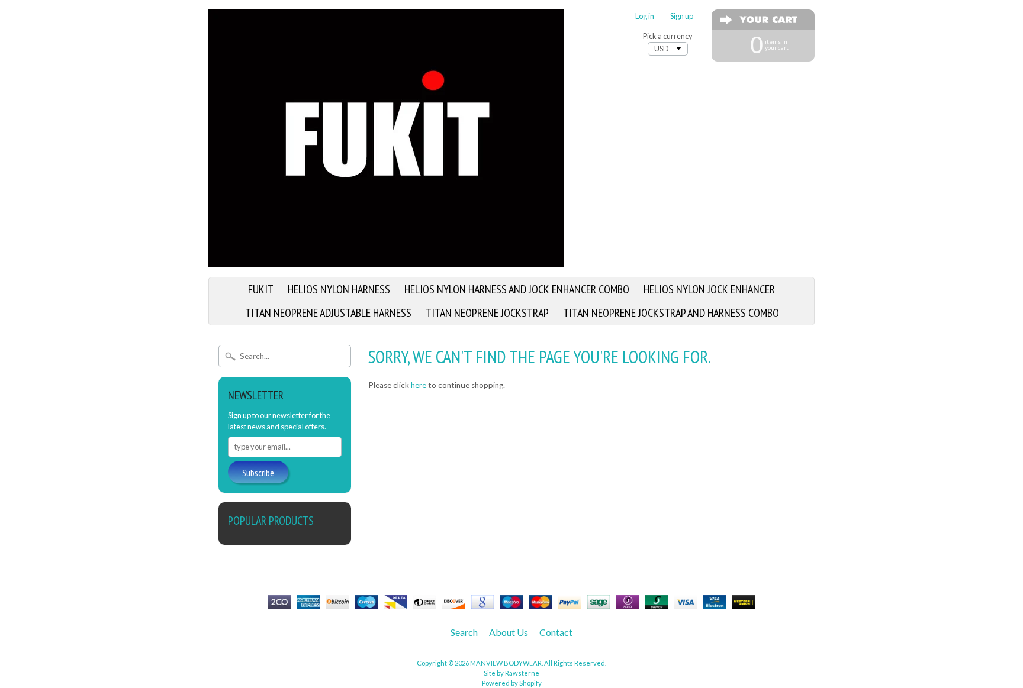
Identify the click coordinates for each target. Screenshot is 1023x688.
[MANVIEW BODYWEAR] (386, 260)
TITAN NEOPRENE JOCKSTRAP (487, 313)
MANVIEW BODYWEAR (506, 663)
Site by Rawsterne (511, 673)
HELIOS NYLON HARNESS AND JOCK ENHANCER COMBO (516, 289)
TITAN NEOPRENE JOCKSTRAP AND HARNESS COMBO (671, 313)
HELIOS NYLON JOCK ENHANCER (709, 289)
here (418, 385)
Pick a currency (668, 36)
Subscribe (258, 473)
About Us (508, 632)
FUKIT (261, 289)
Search (464, 632)
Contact (555, 632)
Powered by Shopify (512, 683)
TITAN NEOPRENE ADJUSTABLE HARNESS (328, 313)
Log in (644, 16)
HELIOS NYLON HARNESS (339, 289)
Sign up (681, 16)
